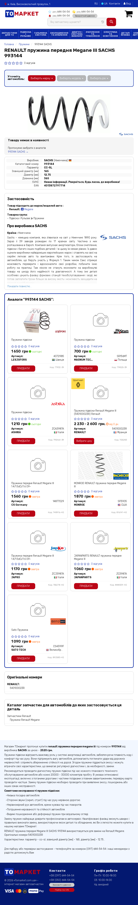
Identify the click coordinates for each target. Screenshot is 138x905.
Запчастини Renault (19, 716)
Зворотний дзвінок (85, 16)
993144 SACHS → (18, 151)
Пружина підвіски (84, 339)
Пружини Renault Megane (25, 719)
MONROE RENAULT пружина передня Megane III (100, 485)
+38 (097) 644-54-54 (61, 875)
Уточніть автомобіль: (16, 78)
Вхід (128, 3)
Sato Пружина (19, 629)
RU (96, 3)
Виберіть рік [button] (98, 78)
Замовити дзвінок (62, 885)
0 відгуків (29, 63)
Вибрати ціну (84, 441)
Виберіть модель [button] (71, 78)
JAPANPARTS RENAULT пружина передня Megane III (97, 557)
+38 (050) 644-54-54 (61, 880)
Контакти (114, 3)
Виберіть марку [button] (41, 78)
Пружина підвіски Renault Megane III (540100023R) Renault (95, 412)
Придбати (23, 368)
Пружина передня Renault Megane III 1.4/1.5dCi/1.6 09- (32, 485)
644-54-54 (61, 11)
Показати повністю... (19, 286)
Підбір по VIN (62, 890)
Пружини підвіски (21, 339)
